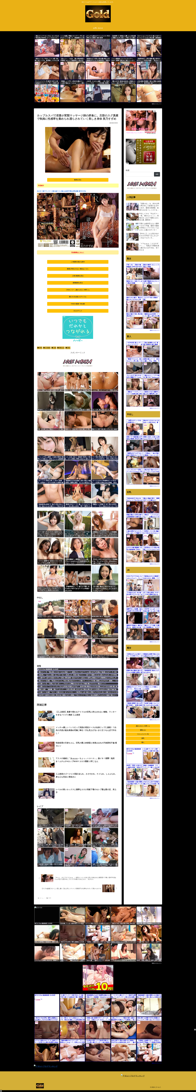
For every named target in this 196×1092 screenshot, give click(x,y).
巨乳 (68, 347)
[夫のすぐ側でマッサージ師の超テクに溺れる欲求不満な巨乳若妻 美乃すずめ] (78, 247)
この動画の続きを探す (78, 262)
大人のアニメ (78, 311)
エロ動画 (47, 347)
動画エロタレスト (157, 104)
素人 (142, 742)
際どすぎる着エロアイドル (77, 297)
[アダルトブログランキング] (46, 1066)
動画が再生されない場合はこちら (78, 269)
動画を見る (77, 180)
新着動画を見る (78, 283)
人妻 (54, 347)
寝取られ (61, 347)
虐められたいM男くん (143, 726)
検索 (127, 170)
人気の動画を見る (78, 276)
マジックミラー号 (143, 734)
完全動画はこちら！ (77, 252)
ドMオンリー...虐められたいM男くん (78, 290)
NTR (40, 347)
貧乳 (142, 738)
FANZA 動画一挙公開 (78, 304)
